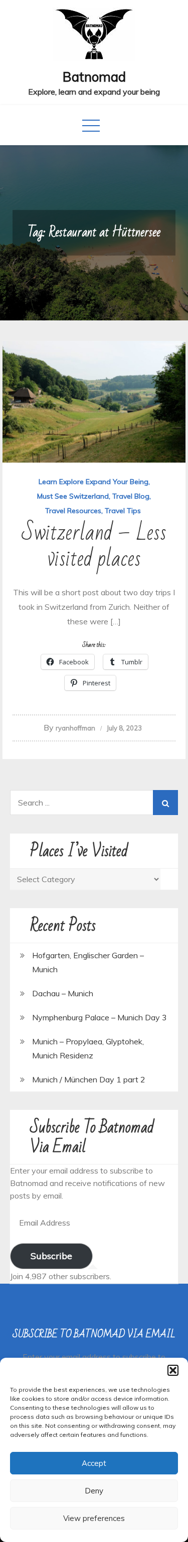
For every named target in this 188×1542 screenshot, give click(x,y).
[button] (173, 1370)
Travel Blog (130, 496)
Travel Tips (123, 510)
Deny (94, 1490)
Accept (94, 1463)
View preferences (94, 1518)
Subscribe (51, 1256)
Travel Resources (73, 510)
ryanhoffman (75, 728)
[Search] (165, 802)
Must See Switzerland (73, 496)
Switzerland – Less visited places (94, 546)
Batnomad (94, 77)
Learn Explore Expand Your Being (93, 481)
